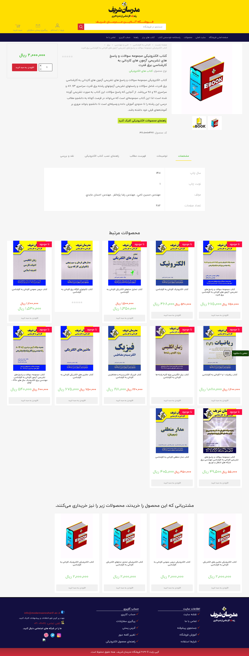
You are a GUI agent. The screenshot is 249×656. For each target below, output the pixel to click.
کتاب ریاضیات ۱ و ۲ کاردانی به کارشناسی (219, 374)
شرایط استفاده (189, 641)
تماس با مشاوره (240, 353)
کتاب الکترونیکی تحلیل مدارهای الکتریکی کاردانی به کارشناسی (124, 563)
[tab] (183, 156)
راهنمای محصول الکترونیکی (120, 641)
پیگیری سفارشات (125, 621)
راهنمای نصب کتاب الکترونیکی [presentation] (102, 156)
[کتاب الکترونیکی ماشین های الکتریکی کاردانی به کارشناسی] (219, 535)
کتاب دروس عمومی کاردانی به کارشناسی (29, 289)
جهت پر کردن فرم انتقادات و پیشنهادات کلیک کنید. (42, 618)
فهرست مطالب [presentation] (138, 156)
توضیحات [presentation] (162, 156)
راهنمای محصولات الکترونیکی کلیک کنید (142, 121)
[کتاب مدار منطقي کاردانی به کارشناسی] (172, 430)
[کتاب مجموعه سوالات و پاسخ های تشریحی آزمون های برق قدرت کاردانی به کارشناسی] (219, 263)
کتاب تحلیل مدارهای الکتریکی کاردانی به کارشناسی (124, 290)
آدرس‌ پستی (128, 628)
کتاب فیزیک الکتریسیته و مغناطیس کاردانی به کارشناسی (124, 376)
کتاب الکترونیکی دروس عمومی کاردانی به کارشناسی (172, 563)
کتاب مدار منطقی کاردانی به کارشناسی (172, 457)
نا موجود (235, 244)
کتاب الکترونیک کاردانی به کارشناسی (172, 289)
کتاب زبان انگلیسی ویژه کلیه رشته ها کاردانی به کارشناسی (172, 376)
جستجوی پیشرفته (187, 628)
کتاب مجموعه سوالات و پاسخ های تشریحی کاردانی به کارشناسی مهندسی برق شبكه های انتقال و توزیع (219, 460)
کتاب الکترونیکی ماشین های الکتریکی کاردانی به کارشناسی (219, 563)
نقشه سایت (190, 614)
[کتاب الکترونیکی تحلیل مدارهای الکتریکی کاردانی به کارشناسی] (124, 535)
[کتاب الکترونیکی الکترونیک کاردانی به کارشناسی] (77, 535)
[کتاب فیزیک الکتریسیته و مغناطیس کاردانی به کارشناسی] (124, 348)
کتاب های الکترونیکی (141, 71)
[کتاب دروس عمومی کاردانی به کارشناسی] (29, 263)
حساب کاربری (128, 614)
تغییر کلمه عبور (127, 635)
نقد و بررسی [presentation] (67, 156)
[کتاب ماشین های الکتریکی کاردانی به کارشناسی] (77, 348)
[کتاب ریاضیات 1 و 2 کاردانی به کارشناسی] (219, 348)
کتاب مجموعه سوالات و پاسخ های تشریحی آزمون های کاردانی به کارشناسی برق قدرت (219, 292)
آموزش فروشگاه (188, 635)
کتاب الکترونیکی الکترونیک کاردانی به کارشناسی (77, 563)
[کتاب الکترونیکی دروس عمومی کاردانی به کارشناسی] (172, 535)
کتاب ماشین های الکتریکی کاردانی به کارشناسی (77, 376)
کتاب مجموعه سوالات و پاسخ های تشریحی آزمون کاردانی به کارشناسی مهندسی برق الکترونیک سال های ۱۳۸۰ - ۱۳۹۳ (29, 379)
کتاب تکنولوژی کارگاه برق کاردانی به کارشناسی (76, 290)
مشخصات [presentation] (183, 156)
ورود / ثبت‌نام (57, 30)
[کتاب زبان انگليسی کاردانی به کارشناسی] (172, 348)
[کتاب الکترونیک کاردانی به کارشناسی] (172, 263)
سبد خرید (18, 28)
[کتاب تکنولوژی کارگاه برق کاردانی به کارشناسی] (77, 263)
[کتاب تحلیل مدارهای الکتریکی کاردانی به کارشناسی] (124, 263)
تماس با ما (191, 621)
